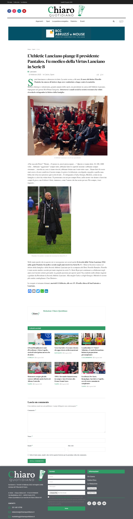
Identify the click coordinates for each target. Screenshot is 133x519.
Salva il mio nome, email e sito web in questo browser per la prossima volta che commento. (58, 455)
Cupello (31, 357)
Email (30, 446)
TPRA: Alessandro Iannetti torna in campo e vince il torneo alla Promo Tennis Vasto (66, 378)
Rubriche (74, 21)
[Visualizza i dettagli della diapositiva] (66, 33)
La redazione (24, 2)
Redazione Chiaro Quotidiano (55, 311)
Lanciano (33, 72)
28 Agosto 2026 (40, 357)
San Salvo (58, 353)
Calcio (38, 49)
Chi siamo (9, 2)
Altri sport (60, 372)
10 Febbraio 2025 (35, 74)
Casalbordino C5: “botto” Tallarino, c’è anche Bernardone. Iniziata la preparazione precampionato (93, 351)
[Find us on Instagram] (14, 11)
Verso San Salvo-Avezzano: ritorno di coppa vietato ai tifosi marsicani (66, 349)
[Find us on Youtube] (24, 11)
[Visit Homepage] (66, 11)
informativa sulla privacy (63, 497)
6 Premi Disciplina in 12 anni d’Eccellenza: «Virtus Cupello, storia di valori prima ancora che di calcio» (39, 351)
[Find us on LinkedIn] (19, 11)
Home (29, 49)
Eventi (82, 21)
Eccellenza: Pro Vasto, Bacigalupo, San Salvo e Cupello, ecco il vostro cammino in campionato (93, 380)
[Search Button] (114, 21)
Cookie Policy (92, 493)
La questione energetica (60, 21)
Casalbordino (87, 357)
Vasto (30, 384)
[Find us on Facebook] (9, 11)
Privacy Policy (92, 488)
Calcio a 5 (87, 343)
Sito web (70, 446)
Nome (30, 436)
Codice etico (17, 2)
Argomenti (39, 21)
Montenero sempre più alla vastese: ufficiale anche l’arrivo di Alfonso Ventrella (39, 378)
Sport (48, 21)
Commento (32, 410)
